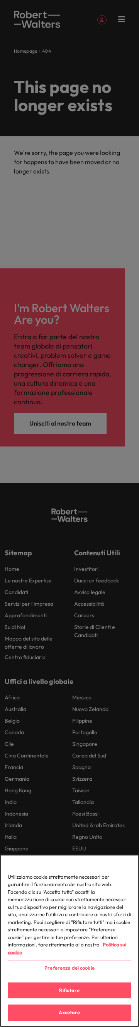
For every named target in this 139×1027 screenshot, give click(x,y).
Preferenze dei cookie (69, 968)
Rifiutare (69, 990)
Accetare (69, 1012)
